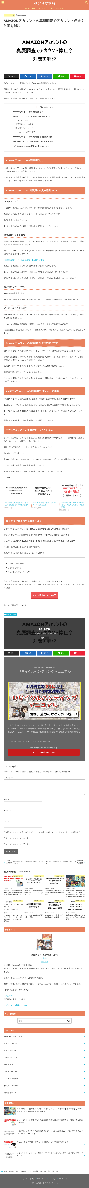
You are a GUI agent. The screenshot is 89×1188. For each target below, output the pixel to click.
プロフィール (60, 8)
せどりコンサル (11, 1043)
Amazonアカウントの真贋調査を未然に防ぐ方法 (32, 137)
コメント (8, 778)
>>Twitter (44, 958)
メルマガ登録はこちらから (43, 595)
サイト (6, 821)
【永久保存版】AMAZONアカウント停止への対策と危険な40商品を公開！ (72, 505)
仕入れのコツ (11, 1086)
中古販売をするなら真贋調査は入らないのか (31, 146)
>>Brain (44, 962)
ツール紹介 (51, 8)
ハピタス (9, 1064)
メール (7, 810)
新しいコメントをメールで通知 (17, 838)
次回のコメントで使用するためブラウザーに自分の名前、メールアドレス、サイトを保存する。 (43, 832)
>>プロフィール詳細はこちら (15, 1005)
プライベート (41, 8)
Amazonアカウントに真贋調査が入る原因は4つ (32, 116)
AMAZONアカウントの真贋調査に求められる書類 (33, 141)
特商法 (33, 8)
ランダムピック (22, 120)
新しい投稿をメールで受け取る (17, 844)
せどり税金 (10, 1050)
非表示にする (48, 107)
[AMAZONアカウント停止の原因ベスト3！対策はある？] (44, 491)
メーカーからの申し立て (25, 132)
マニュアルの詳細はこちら (43, 752)
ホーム (27, 8)
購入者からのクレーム (24, 128)
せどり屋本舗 (44, 3)
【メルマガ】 (9, 996)
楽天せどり (10, 1093)
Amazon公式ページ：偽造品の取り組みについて (23, 260)
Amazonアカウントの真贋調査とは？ (28, 112)
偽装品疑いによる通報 (24, 124)
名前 (6, 799)
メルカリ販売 (11, 1079)
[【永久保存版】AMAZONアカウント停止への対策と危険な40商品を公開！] (72, 491)
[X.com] (44, 638)
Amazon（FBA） (9, 15)
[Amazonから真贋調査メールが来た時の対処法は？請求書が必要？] (16, 491)
